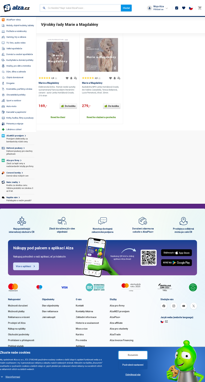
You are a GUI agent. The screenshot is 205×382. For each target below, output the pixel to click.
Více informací (12, 377)
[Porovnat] (75, 78)
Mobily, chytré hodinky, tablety (20, 25)
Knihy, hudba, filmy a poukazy (19, 118)
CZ (166, 321)
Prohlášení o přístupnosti (21, 340)
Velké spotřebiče (14, 48)
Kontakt (80, 305)
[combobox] (80, 8)
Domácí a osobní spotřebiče (19, 54)
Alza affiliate (116, 323)
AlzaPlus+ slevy (13, 19)
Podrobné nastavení (133, 365)
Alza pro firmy (117, 305)
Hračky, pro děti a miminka (18, 66)
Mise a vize (81, 328)
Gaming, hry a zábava (16, 37)
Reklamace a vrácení (19, 317)
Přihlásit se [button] (158, 9)
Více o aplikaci (23, 266)
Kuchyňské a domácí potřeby (19, 60)
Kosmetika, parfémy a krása (19, 89)
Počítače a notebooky (16, 31)
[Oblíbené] (184, 8)
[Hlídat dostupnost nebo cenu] (71, 78)
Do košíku (70, 106)
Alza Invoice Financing (121, 340)
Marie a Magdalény (49, 83)
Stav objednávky (50, 305)
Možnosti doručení (18, 305)
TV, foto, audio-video (16, 43)
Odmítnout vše (132, 374)
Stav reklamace (50, 311)
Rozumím (133, 355)
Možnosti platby (16, 311)
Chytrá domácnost (14, 77)
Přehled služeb (16, 346)
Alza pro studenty (119, 328)
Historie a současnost (87, 323)
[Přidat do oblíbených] (67, 78)
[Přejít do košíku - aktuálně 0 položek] (200, 8)
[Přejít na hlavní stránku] (16, 8)
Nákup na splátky (16, 328)
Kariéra (80, 334)
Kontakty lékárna (84, 311)
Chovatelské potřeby (15, 95)
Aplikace (80, 346)
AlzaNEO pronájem (120, 311)
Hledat (126, 8)
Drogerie (10, 83)
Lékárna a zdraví (13, 129)
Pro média (81, 340)
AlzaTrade (115, 334)
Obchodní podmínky (18, 334)
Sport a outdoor (13, 100)
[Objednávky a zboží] (177, 8)
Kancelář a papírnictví (16, 112)
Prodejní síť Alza (16, 323)
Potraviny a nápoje (14, 123)
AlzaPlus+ (115, 317)
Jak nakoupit (48, 317)
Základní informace (86, 317)
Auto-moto (11, 106)
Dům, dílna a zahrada (16, 71)
